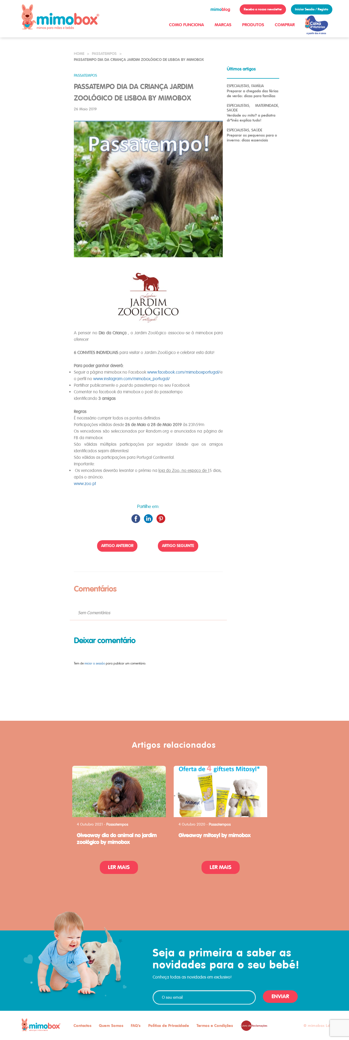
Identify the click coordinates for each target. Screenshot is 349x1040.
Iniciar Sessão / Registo (311, 9)
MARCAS (223, 25)
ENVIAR (280, 996)
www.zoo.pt (85, 483)
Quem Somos (111, 1025)
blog (220, 9)
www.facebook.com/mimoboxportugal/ (183, 372)
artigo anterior (117, 545)
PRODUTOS (253, 25)
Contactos (83, 1025)
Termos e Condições (215, 1025)
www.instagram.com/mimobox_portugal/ (131, 379)
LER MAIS (119, 867)
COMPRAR (285, 25)
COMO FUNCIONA (186, 25)
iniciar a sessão (95, 663)
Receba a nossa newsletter (263, 9)
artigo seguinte (178, 545)
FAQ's (136, 1025)
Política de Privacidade (168, 1025)
